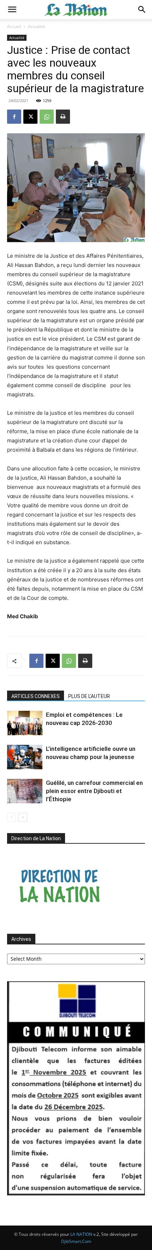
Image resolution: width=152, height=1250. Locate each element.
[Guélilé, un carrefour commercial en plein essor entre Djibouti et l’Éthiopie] (24, 791)
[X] (30, 117)
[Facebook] (14, 117)
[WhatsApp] (47, 117)
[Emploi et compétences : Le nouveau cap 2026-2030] (24, 723)
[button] (12, 9)
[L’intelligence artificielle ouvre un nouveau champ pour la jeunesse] (24, 757)
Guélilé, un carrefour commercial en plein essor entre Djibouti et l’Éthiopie (94, 791)
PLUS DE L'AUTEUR (89, 696)
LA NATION (81, 1234)
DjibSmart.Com (76, 1241)
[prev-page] (11, 817)
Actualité (36, 26)
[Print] (63, 117)
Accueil (14, 26)
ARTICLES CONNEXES (35, 696)
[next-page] (22, 817)
